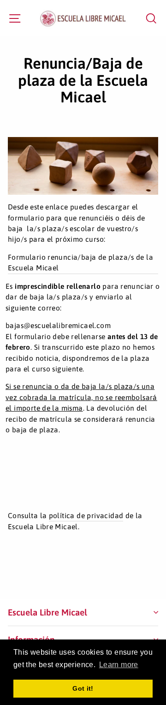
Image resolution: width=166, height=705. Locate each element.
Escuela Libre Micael (47, 612)
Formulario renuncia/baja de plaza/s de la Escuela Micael (80, 262)
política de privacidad (86, 515)
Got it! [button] (83, 688)
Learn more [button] (118, 665)
